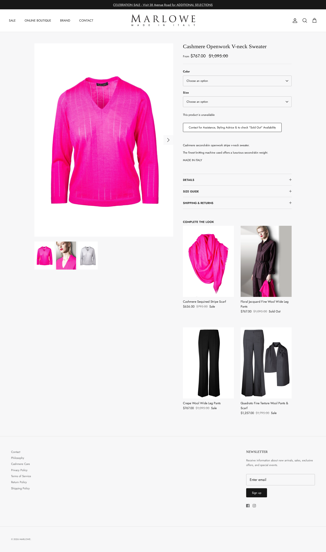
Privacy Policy (19, 470)
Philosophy (17, 458)
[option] (103, 140)
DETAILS (188, 180)
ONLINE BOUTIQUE (38, 20)
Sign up (256, 493)
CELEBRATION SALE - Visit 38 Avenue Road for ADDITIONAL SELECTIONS (163, 4)
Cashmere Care (20, 464)
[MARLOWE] (163, 21)
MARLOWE (25, 539)
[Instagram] (254, 505)
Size (186, 93)
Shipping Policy (20, 488)
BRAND (65, 20)
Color (186, 72)
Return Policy (19, 482)
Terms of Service (21, 476)
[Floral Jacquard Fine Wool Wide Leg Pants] (266, 261)
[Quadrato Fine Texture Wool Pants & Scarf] (266, 362)
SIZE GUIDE (191, 191)
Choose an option (197, 81)
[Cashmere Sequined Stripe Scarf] (208, 261)
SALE (12, 20)
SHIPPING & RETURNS (198, 203)
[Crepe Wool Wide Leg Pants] (208, 362)
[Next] (168, 140)
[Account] (294, 20)
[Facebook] (247, 505)
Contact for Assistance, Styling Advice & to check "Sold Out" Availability (232, 127)
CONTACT (86, 20)
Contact (15, 452)
